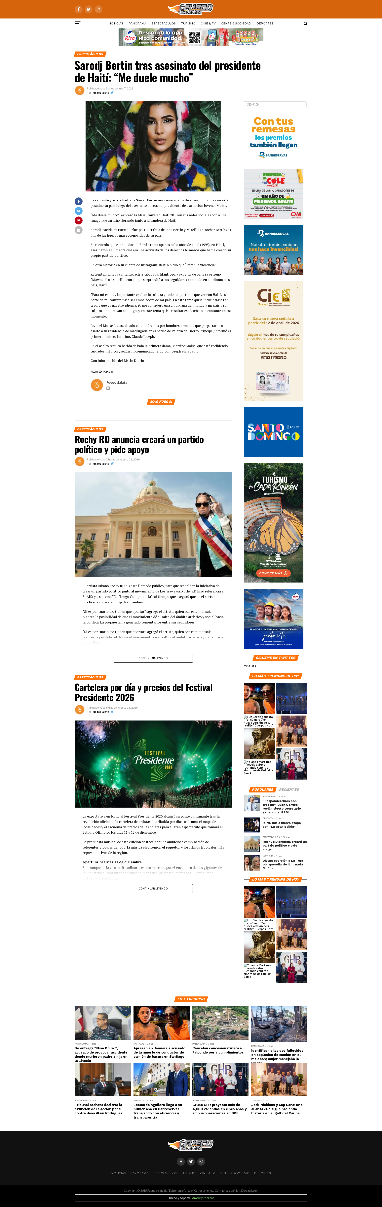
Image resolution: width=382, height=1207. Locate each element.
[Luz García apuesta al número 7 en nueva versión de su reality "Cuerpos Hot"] (259, 721)
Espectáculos (164, 23)
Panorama (137, 23)
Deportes (264, 23)
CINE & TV (208, 23)
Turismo (188, 23)
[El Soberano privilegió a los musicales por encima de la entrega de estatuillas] (291, 699)
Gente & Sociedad (236, 23)
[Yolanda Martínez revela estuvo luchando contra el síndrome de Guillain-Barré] (259, 767)
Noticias (116, 23)
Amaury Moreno (203, 1198)
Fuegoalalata (100, 92)
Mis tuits (250, 666)
